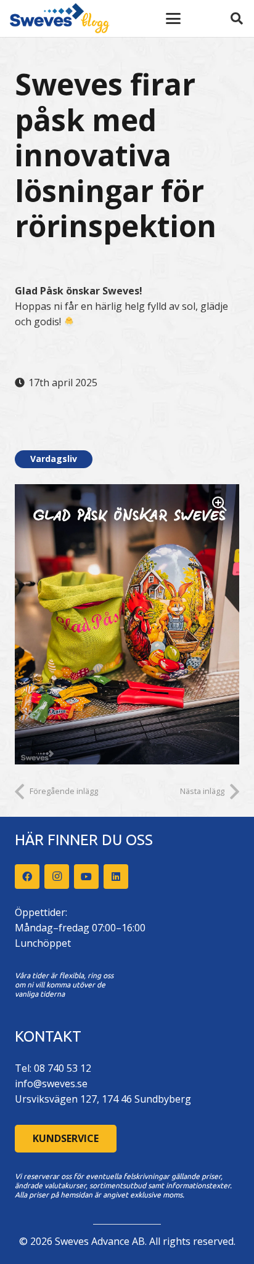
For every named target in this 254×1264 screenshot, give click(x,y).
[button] (173, 18)
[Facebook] (27, 876)
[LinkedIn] (116, 876)
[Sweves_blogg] (60, 18)
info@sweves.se (51, 1083)
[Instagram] (56, 876)
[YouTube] (86, 876)
